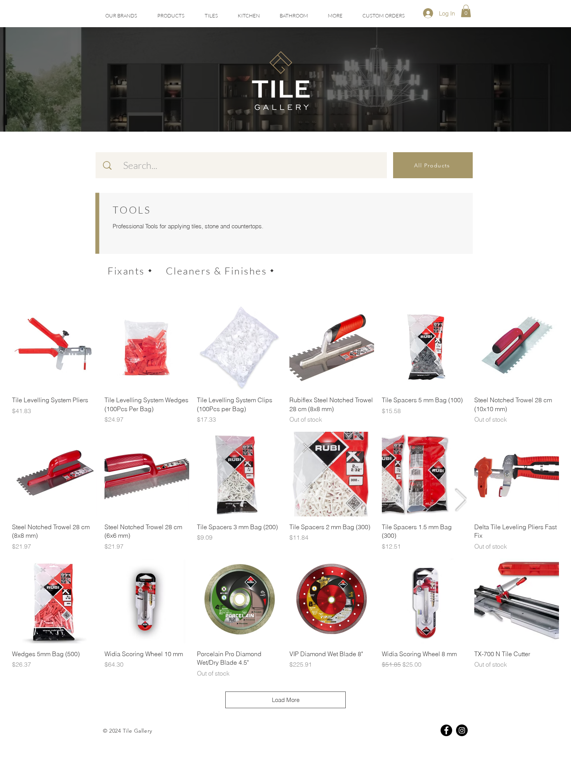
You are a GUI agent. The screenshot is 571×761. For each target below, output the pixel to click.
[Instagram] (462, 730)
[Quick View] (54, 347)
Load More (285, 700)
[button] (211, 16)
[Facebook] (446, 730)
